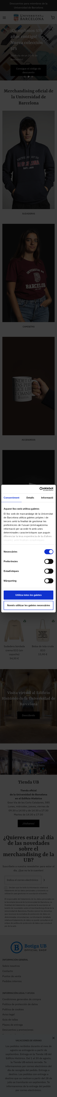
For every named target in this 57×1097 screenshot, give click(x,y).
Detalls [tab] (30, 497)
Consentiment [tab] (11, 497)
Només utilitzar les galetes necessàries (28, 605)
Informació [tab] (47, 497)
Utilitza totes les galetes (28, 595)
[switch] (48, 562)
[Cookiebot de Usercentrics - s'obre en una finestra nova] (40, 489)
